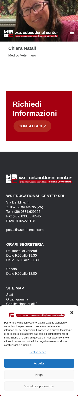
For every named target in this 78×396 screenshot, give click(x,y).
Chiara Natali (22, 48)
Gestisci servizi (38, 352)
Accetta (39, 363)
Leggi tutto (21, 65)
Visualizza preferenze (39, 386)
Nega (39, 374)
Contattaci (30, 126)
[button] (72, 312)
